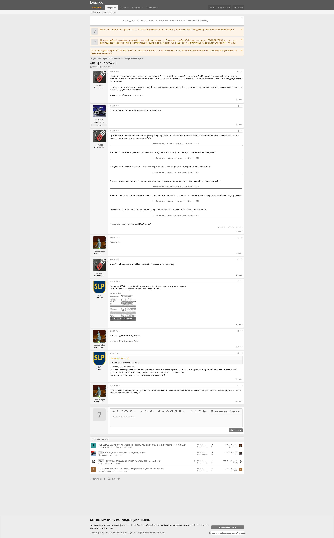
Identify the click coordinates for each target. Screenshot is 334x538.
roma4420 (102, 471)
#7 (242, 331)
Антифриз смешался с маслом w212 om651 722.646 (132, 460)
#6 (242, 281)
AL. (236, 455)
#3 (242, 131)
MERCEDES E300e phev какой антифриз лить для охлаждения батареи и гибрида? (142, 444)
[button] (103, 7)
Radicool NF (115, 241)
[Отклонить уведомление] (241, 18)
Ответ (240, 99)
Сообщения (95, 12)
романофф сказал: (118, 358)
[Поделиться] (238, 71)
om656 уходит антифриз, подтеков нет (124, 452)
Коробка (118, 463)
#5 (242, 259)
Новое (123, 7)
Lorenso (95, 67)
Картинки (151, 7)
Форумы (111, 7)
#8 (242, 353)
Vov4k (100, 463)
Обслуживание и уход (122, 447)
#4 (242, 237)
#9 (242, 385)
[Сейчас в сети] (99, 248)
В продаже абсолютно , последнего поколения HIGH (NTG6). (166, 20)
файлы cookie (126, 525)
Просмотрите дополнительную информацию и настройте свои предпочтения (127, 532)
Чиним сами (122, 471)
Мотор (114, 455)
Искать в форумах (109, 12)
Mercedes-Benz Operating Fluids (124, 341)
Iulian (100, 447)
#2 (242, 106)
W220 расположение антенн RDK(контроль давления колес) (130, 468)
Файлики (136, 7)
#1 (242, 71)
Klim (99, 455)
